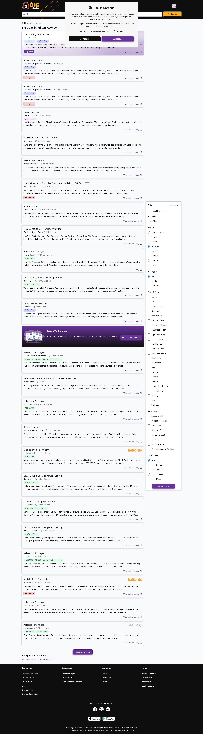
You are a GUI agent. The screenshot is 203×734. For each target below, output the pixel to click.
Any (153, 460)
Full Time (155, 281)
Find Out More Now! (131, 337)
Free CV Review (28, 678)
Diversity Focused (159, 421)
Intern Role (156, 440)
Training (154, 395)
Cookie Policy (118, 31)
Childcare (155, 311)
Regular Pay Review (159, 386)
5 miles (154, 242)
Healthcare (156, 358)
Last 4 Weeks (157, 479)
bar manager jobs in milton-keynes (37, 659)
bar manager (155, 221)
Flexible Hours (157, 344)
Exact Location (157, 232)
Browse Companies (30, 694)
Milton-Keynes (35, 23)
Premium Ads (67, 678)
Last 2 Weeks (157, 474)
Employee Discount (159, 325)
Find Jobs (172, 14)
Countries (106, 682)
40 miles (155, 260)
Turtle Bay (28, 628)
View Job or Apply (131, 52)
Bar (26, 23)
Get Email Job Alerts (30, 674)
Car (152, 302)
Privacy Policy (147, 678)
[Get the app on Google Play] (108, 720)
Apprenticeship (157, 416)
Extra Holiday (157, 339)
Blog (24, 686)
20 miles (154, 251)
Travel (154, 400)
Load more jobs (83, 652)
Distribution (31, 119)
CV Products (27, 682)
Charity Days (156, 306)
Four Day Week (158, 349)
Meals (153, 367)
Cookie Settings (148, 686)
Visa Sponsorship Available (162, 449)
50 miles (154, 265)
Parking (154, 372)
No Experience (157, 444)
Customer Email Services (72, 682)
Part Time (155, 286)
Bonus (154, 297)
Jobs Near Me (157, 211)
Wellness (155, 405)
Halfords (27, 453)
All (152, 276)
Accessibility (147, 682)
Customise (84, 39)
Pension (154, 377)
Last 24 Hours (157, 465)
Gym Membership (158, 353)
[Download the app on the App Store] (94, 720)
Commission (156, 316)
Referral (154, 381)
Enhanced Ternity (158, 330)
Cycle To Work (157, 320)
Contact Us (106, 678)
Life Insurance (157, 363)
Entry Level (156, 425)
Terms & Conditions (150, 674)
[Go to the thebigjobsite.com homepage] (31, 6)
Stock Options (157, 391)
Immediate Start (158, 435)
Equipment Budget (159, 334)
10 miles (155, 246)
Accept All (118, 39)
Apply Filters (163, 486)
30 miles (155, 256)
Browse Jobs (27, 690)
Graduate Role (157, 430)
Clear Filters (174, 205)
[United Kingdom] (174, 5)
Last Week (155, 470)
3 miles (154, 237)
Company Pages (68, 674)
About (104, 674)
